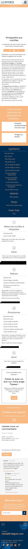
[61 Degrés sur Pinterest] (19, 546)
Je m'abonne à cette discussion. (11, 450)
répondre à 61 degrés (11, 492)
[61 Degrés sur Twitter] (7, 546)
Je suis (3, 437)
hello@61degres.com (12, 533)
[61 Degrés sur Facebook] (4, 546)
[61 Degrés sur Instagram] (11, 546)
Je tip (14, 398)
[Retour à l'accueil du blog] (8, 2)
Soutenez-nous (14, 6)
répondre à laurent (9, 471)
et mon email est (7, 438)
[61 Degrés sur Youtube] (15, 546)
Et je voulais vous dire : (8, 440)
